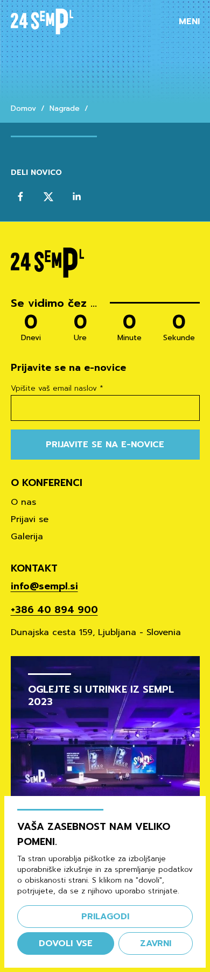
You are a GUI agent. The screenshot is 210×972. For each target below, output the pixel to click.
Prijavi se (29, 519)
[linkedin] (76, 196)
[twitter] (48, 196)
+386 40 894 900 (54, 609)
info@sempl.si (44, 586)
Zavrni (155, 943)
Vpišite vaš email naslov (57, 388)
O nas (23, 502)
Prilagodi (105, 916)
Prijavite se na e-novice (105, 444)
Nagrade (65, 108)
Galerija (27, 536)
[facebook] (20, 196)
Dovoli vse (66, 943)
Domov (23, 108)
